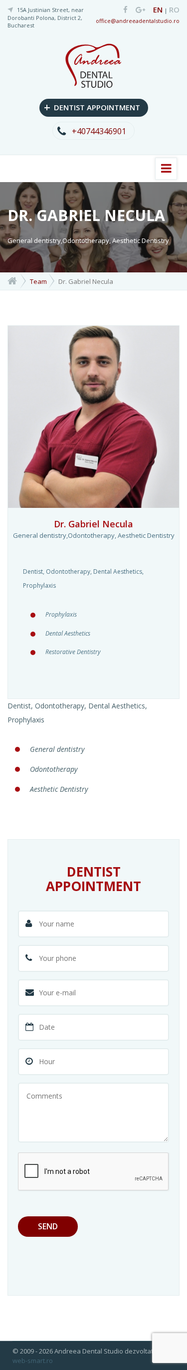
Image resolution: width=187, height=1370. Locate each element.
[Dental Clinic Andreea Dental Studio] (93, 64)
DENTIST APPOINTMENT (92, 106)
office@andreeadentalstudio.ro (138, 20)
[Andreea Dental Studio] (122, 10)
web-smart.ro (32, 1360)
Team (38, 281)
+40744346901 (99, 131)
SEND (48, 1226)
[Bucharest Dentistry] (12, 280)
